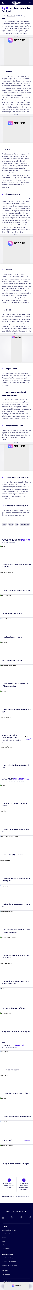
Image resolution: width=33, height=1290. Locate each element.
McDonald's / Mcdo (25, 524)
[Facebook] (12, 1217)
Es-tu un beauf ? (7, 1140)
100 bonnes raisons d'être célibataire (14, 1008)
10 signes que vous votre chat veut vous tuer (15, 830)
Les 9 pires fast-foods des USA (12, 660)
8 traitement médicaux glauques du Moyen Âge (16, 905)
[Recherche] (30, 3)
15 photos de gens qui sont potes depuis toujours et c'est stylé (15, 982)
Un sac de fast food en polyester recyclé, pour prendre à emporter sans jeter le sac (11, 738)
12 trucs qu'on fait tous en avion (12, 855)
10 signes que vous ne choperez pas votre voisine (9, 1185)
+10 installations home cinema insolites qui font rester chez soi (24, 1186)
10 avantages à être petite (10, 1070)
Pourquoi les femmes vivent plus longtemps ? (16, 1032)
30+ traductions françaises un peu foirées (16, 1093)
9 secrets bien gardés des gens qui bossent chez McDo (16, 565)
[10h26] (16, 2)
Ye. (24, 16)
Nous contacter (6, 1249)
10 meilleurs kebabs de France (12, 637)
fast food (11, 524)
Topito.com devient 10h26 (9, 1230)
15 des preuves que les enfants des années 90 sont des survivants (16, 930)
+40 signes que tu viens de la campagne (15, 1163)
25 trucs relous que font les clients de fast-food (16, 710)
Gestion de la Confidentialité (9, 1265)
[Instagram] (3, 1217)
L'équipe (4, 1237)
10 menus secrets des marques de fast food (16, 590)
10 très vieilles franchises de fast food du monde (15, 766)
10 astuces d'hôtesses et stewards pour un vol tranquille (16, 879)
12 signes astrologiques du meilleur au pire (16, 1116)
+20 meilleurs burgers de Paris (12, 613)
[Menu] (3, 3)
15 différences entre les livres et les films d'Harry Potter (15, 956)
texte (17, 524)
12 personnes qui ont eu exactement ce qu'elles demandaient (15, 685)
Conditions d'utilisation (8, 1258)
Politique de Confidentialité (9, 1262)
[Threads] (30, 1217)
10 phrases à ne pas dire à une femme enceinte (14, 804)
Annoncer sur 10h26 (7, 1275)
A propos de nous (6, 1234)
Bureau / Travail (11, 16)
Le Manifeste (5, 1245)
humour (4, 524)
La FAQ (3, 1241)
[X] (21, 1217)
